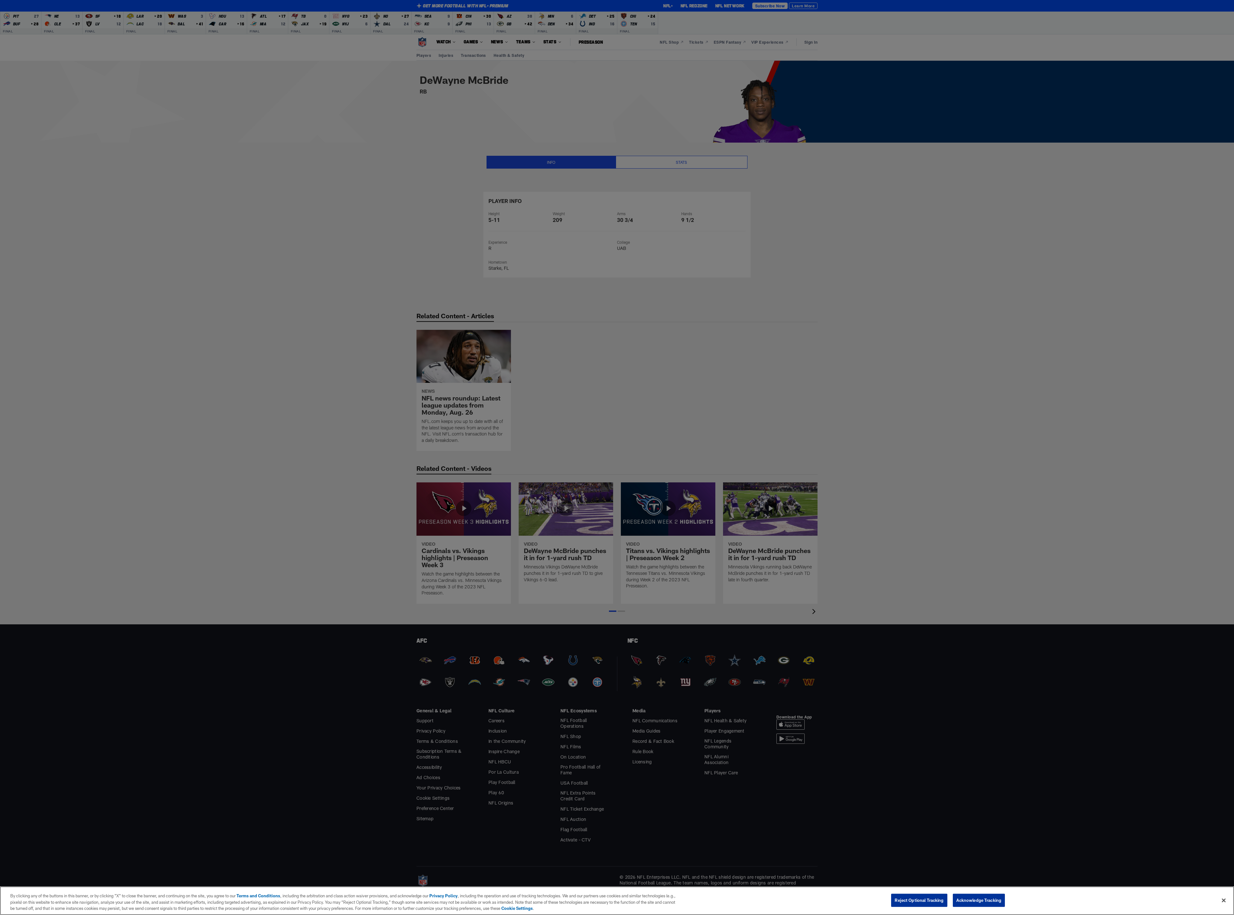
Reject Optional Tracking (919, 899)
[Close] (1224, 900)
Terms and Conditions (258, 895)
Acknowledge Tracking (979, 899)
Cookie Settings (517, 908)
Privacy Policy (443, 895)
